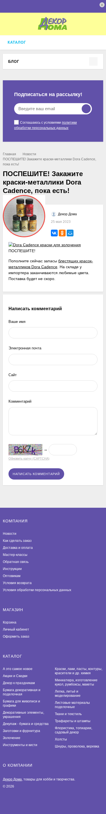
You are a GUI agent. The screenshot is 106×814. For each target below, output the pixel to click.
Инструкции (12, 569)
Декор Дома (12, 779)
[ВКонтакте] (54, 233)
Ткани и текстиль (68, 714)
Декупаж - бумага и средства (26, 724)
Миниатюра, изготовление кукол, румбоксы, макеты (76, 682)
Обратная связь (16, 562)
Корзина (9, 622)
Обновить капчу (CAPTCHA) (28, 458)
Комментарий (19, 401)
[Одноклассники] (62, 233)
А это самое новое (18, 669)
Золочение (11, 738)
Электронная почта (24, 348)
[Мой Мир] (70, 233)
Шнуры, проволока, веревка (77, 746)
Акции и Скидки (15, 676)
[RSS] (22, 61)
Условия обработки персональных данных (37, 590)
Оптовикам (11, 576)
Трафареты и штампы (72, 721)
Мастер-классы (15, 555)
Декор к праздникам (19, 683)
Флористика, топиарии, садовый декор (73, 730)
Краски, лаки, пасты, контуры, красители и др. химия (78, 671)
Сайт (12, 375)
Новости (29, 154)
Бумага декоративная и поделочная (21, 692)
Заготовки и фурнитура (21, 731)
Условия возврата (17, 583)
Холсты (61, 739)
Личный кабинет (16, 629)
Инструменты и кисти (20, 745)
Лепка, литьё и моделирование (68, 693)
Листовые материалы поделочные (72, 705)
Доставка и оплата (18, 548)
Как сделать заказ (17, 541)
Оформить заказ (16, 636)
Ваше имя (16, 322)
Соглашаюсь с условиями (45, 125)
